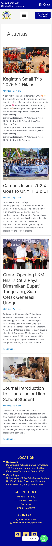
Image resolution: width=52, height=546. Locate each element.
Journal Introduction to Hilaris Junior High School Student (24, 394)
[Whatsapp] (44, 538)
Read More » (9, 349)
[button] (24, 15)
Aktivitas (7, 91)
